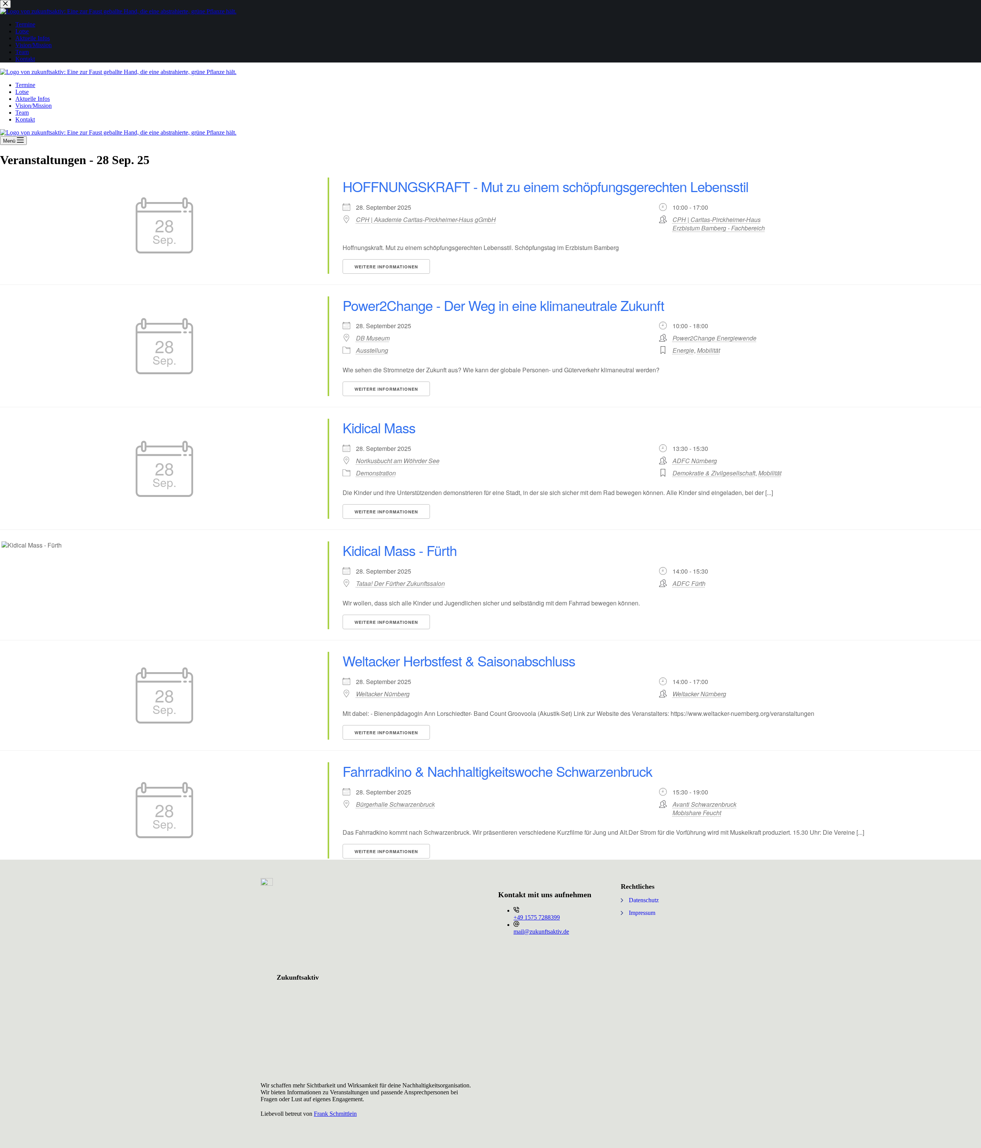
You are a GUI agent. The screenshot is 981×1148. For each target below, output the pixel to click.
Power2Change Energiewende (714, 338)
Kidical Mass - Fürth (400, 550)
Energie (683, 350)
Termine (25, 85)
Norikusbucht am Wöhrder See (398, 461)
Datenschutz (644, 900)
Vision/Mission (33, 105)
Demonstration (376, 473)
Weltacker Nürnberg (383, 694)
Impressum (642, 913)
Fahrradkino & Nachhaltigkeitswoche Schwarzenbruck (497, 771)
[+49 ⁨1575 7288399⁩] (516, 910)
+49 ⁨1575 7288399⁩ (536, 917)
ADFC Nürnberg (695, 460)
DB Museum (373, 338)
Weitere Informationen (386, 267)
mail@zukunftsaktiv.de (541, 931)
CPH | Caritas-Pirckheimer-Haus (717, 219)
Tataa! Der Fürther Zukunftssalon (400, 583)
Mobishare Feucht (697, 812)
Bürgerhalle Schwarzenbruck (395, 804)
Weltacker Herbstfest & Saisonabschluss (459, 660)
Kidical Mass (379, 427)
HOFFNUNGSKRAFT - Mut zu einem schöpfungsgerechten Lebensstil (545, 186)
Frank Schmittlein (335, 1113)
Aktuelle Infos (32, 98)
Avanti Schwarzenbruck (705, 804)
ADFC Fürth (689, 583)
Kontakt (25, 119)
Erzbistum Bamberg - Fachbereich (719, 228)
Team (22, 112)
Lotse (22, 92)
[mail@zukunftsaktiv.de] (516, 924)
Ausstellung (372, 350)
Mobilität (708, 350)
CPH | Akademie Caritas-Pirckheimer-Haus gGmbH (426, 219)
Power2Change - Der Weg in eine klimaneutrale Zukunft (503, 305)
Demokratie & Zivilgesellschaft (714, 473)
